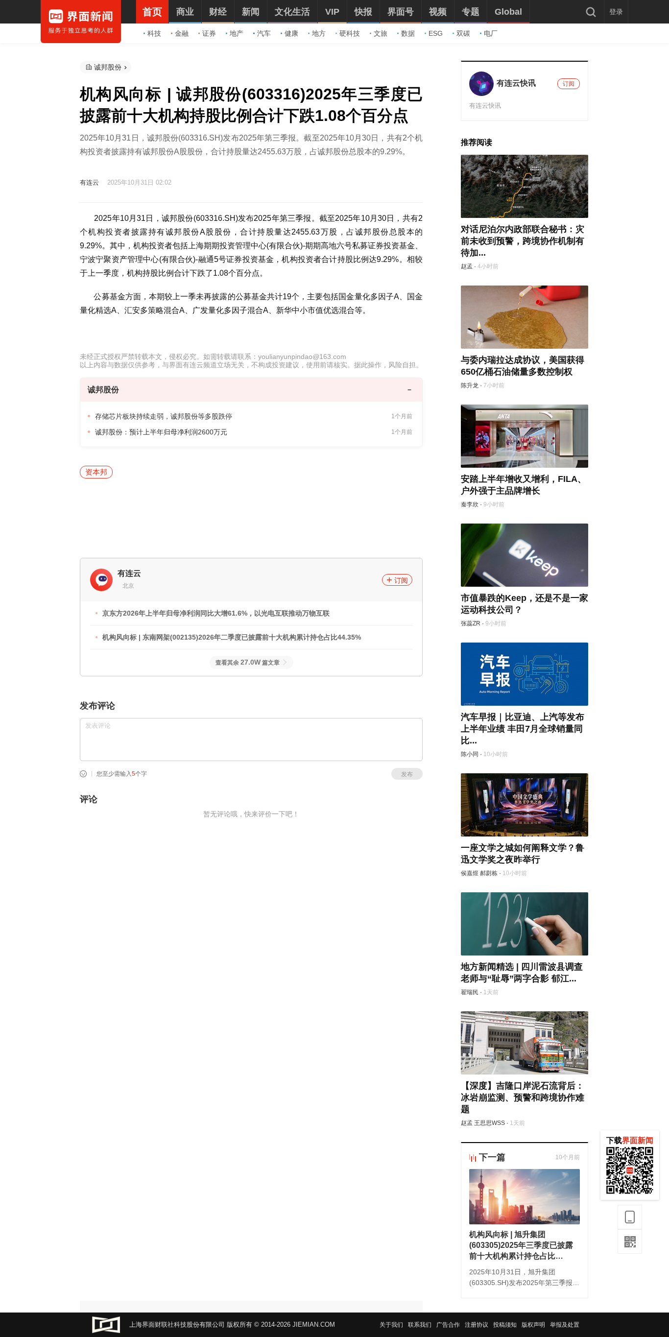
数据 (408, 33)
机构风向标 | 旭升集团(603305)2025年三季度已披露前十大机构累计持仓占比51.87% (521, 1246)
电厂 (491, 33)
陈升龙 (469, 385)
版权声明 (533, 1324)
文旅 (380, 33)
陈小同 (469, 754)
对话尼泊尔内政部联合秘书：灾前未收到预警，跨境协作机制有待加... (522, 241)
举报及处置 (564, 1324)
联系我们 (419, 1324)
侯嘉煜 (469, 873)
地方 (319, 33)
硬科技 (349, 33)
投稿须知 (505, 1324)
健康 (291, 33)
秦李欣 (469, 504)
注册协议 (476, 1324)
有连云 (89, 182)
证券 (209, 33)
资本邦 (96, 472)
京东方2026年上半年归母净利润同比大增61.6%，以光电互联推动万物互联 (216, 613)
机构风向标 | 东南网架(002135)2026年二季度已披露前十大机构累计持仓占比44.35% (231, 637)
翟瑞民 (469, 992)
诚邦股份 (107, 67)
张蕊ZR (470, 623)
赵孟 (467, 266)
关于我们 (391, 1324)
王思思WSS (489, 1123)
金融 (182, 33)
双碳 (463, 33)
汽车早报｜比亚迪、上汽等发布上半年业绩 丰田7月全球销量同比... (522, 728)
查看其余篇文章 (247, 662)
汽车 (264, 33)
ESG (436, 33)
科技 (154, 33)
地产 (236, 33)
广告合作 (448, 1324)
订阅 (401, 580)
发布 (407, 774)
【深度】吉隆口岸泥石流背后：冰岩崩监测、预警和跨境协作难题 (522, 1097)
